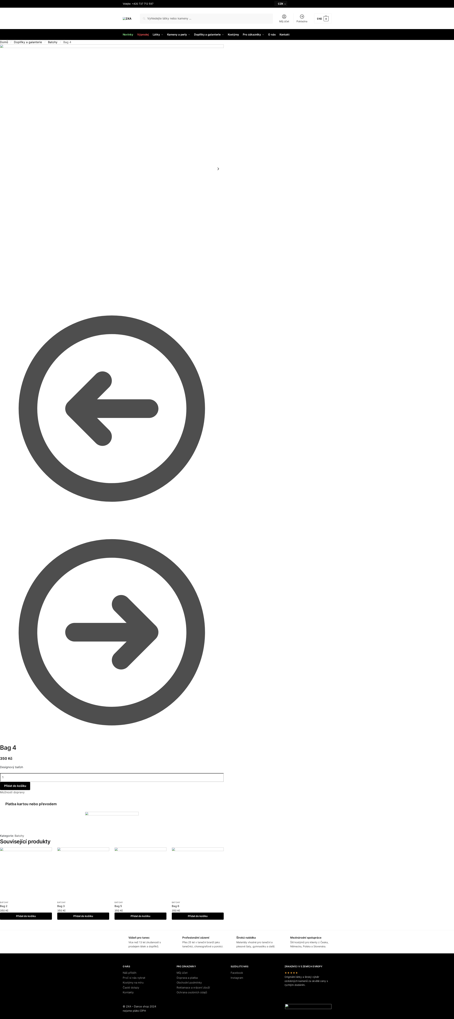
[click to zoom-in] (112, 168)
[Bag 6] (198, 873)
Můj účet (284, 21)
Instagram (237, 977)
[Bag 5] (112, 632)
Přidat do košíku (26, 916)
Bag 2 (3, 906)
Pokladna (301, 21)
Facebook (237, 972)
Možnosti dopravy (12, 792)
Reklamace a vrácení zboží (193, 987)
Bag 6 (175, 906)
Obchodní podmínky (189, 982)
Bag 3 (61, 906)
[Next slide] (218, 169)
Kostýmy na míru (133, 982)
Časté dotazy (131, 987)
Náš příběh (129, 972)
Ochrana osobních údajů (192, 992)
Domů (4, 42)
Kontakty (128, 992)
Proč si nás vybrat (134, 977)
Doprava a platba (187, 977)
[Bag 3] (112, 408)
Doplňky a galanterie (28, 42)
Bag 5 (118, 906)
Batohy (52, 42)
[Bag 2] (26, 873)
